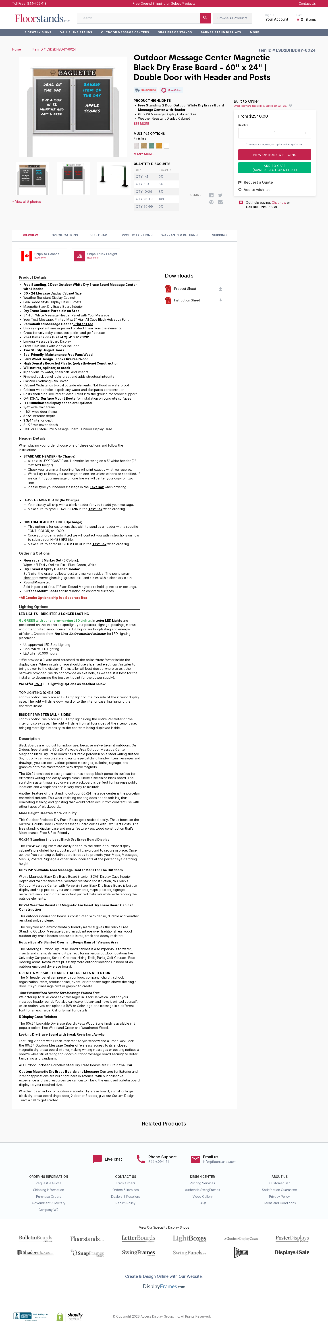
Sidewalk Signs (38, 32)
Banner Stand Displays (221, 32)
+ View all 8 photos (26, 201)
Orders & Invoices (125, 1190)
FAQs (202, 1203)
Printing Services (202, 1183)
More (254, 32)
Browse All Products (232, 18)
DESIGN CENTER (202, 1176)
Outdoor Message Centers (125, 32)
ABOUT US (280, 1176)
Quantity (243, 125)
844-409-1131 (37, 3)
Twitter (283, 1316)
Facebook (273, 1316)
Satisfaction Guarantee (279, 1190)
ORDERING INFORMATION (48, 1176)
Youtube (313, 1316)
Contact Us (307, 3)
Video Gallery (203, 1196)
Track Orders (125, 1183)
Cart (299, 15)
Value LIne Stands (76, 32)
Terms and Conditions (279, 1203)
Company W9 (48, 1210)
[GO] (205, 18)
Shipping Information (48, 1190)
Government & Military (48, 1203)
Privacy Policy (279, 1196)
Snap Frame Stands (175, 32)
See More (141, 123)
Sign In (269, 15)
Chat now (279, 202)
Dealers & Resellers (125, 1196)
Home (16, 49)
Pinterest (293, 1316)
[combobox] (144, 18)
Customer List (279, 1183)
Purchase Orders (48, 1196)
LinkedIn (303, 1316)
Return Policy (125, 1203)
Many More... (145, 154)
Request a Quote (49, 1183)
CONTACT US (125, 1176)
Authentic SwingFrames (202, 1190)
